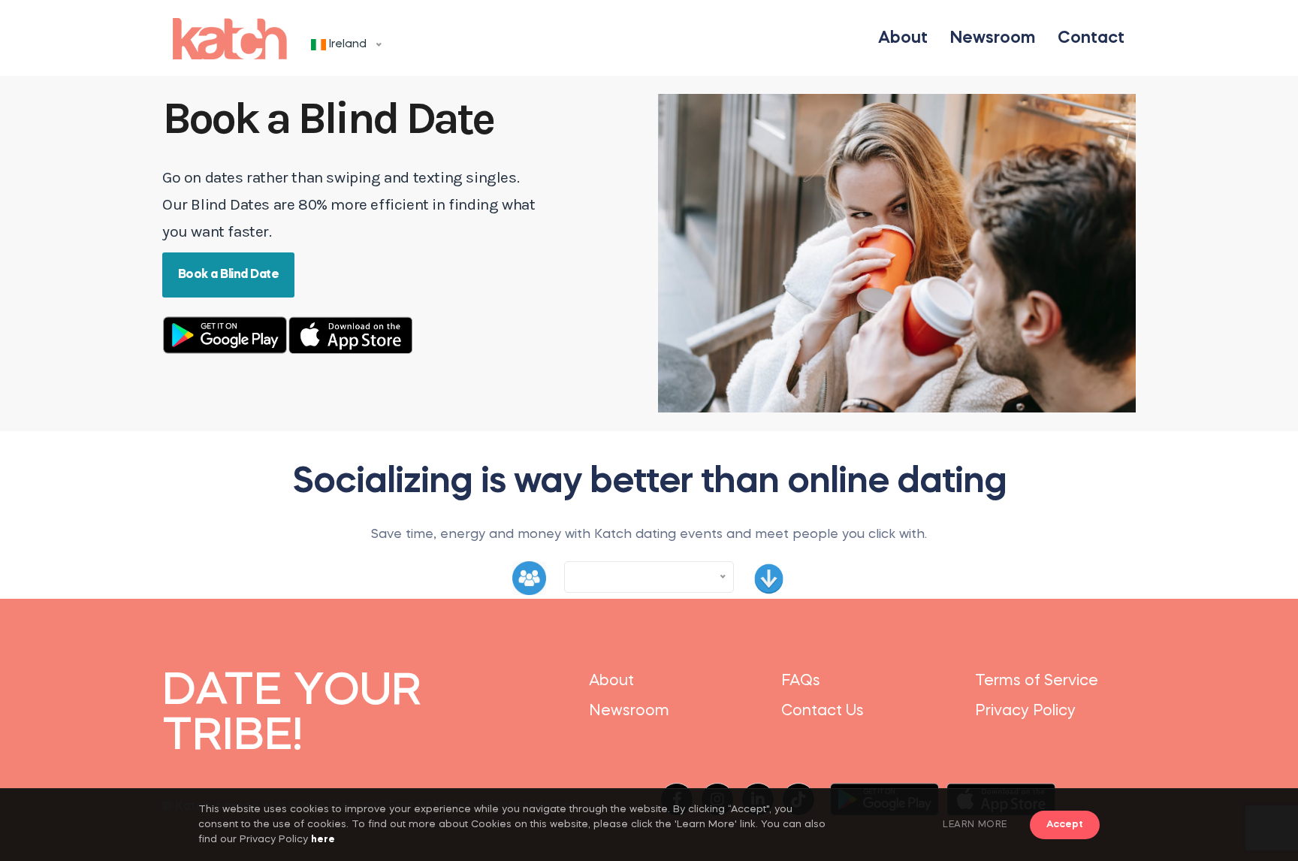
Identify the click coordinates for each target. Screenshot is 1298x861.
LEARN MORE (975, 824)
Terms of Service (1036, 681)
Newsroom (992, 38)
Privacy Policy (1025, 711)
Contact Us (822, 711)
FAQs (800, 681)
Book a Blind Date (228, 275)
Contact (1091, 38)
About (903, 38)
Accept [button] (1064, 824)
